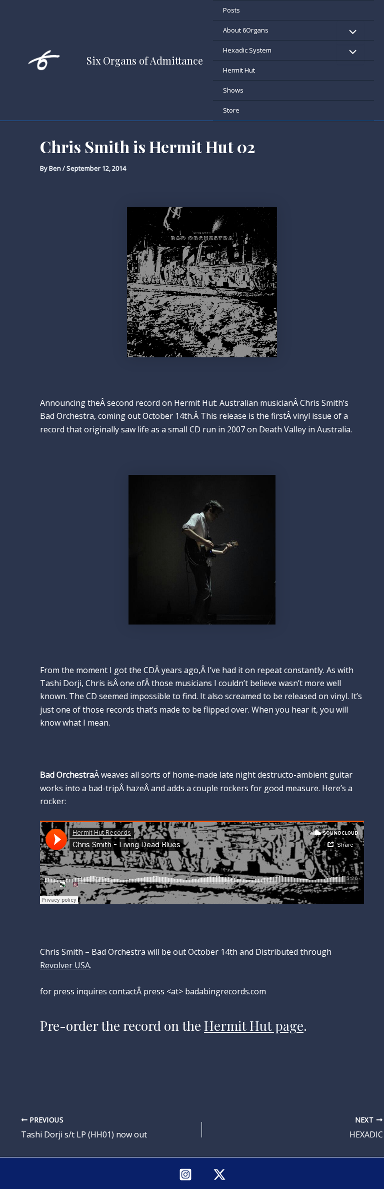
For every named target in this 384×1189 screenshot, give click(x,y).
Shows (233, 90)
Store (231, 110)
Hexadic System (247, 50)
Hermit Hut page (254, 1025)
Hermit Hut (239, 70)
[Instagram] (185, 1174)
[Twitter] (219, 1174)
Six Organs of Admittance (144, 60)
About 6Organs (245, 30)
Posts (231, 10)
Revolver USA (65, 965)
